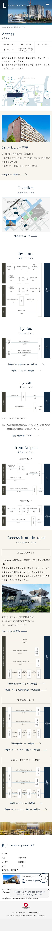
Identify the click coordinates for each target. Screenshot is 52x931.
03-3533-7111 (9, 892)
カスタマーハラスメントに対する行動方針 (19, 916)
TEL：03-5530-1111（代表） (15, 625)
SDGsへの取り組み (40, 916)
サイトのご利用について (19, 912)
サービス (5, 862)
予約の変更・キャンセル (26, 832)
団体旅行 (21, 862)
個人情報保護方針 (34, 912)
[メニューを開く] (47, 4)
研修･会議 (22, 857)
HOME (4, 853)
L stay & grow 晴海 (9, 27)
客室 (3, 857)
